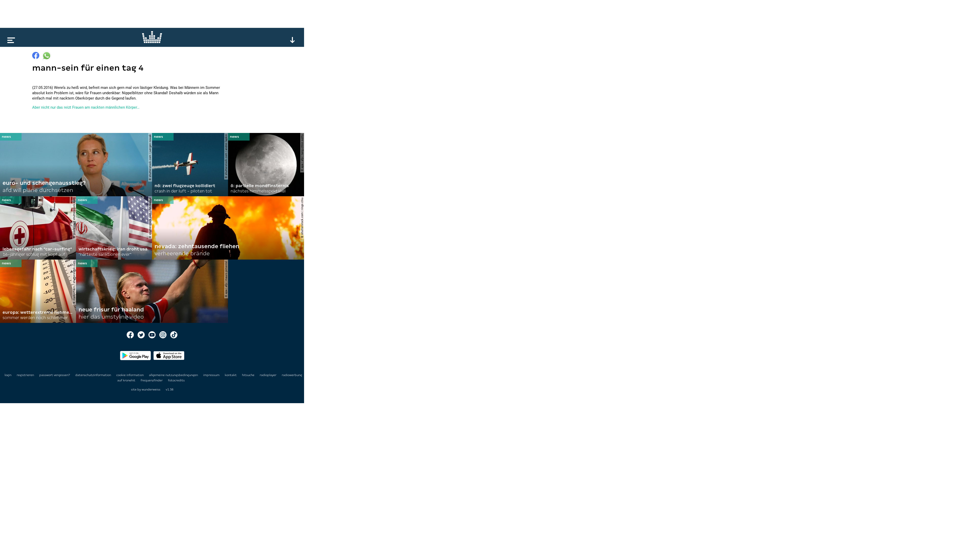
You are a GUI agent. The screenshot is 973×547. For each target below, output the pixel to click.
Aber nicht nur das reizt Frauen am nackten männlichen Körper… (85, 107)
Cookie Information (130, 375)
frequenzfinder (152, 380)
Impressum (211, 375)
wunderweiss (151, 389)
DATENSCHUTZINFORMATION (93, 375)
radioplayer (268, 375)
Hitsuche (248, 375)
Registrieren (25, 375)
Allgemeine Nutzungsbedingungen (174, 375)
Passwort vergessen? (54, 375)
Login (8, 375)
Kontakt (231, 375)
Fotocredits (176, 380)
